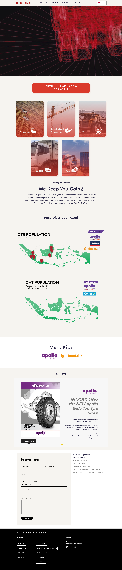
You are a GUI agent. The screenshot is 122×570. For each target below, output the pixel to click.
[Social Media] (62, 444)
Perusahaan (24, 490)
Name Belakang (49, 466)
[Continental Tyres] (59, 444)
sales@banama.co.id (80, 461)
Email (23, 474)
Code (22, 481)
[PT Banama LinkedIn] (75, 546)
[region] (24, 263)
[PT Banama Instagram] (67, 546)
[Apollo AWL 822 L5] (61, 444)
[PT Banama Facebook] (71, 546)
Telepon (35, 481)
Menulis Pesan (25, 499)
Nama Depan (25, 466)
